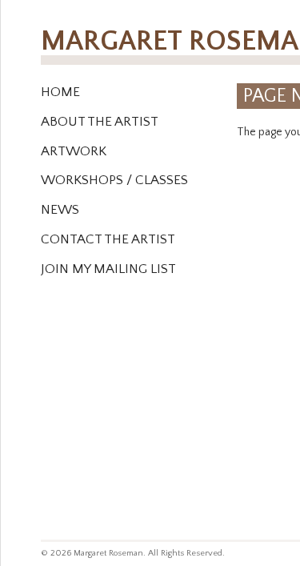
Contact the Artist (108, 239)
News (60, 210)
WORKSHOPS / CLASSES (114, 180)
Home (60, 92)
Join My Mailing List (108, 269)
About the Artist (99, 121)
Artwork (73, 151)
